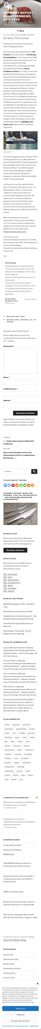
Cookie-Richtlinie (7, 1026)
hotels (32, 737)
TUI (30, 320)
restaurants (9, 767)
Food (22, 316)
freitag (22, 733)
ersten (32, 729)
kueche (26, 746)
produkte (24, 758)
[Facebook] (5, 485)
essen (7, 733)
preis (16, 758)
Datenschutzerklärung (22, 1026)
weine (30, 775)
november (28, 754)
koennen (17, 746)
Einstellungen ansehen (20, 1021)
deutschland (21, 729)
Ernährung (7, 973)
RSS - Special (8, 591)
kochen (8, 746)
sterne (7, 775)
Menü (22, 31)
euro (14, 733)
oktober (8, 758)
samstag (20, 767)
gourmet (31, 733)
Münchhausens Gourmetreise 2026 (17, 612)
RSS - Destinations (11, 580)
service (20, 771)
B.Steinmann (8, 959)
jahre (13, 742)
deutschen (9, 729)
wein (23, 775)
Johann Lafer (13, 320)
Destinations (13, 316)
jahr (6, 742)
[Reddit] (17, 485)
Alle (5, 955)
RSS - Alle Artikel (10, 574)
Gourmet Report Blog (14, 940)
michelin (8, 754)
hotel (25, 737)
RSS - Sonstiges (9, 588)
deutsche (27, 725)
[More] (32, 485)
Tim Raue (25, 122)
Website (6, 401)
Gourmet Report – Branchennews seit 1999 (19, 16)
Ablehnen (20, 1015)
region (16, 763)
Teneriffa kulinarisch (16, 798)
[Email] (24, 485)
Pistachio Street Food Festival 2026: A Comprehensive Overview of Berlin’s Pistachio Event (18, 879)
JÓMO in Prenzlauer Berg (13, 892)
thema (15, 775)
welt (6, 779)
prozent (8, 763)
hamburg (8, 737)
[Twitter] (9, 485)
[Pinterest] (13, 485)
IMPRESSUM (34, 1026)
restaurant (26, 763)
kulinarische (9, 750)
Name (6, 377)
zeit (20, 779)
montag (18, 754)
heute (17, 737)
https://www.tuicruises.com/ (14, 232)
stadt (28, 771)
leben (19, 750)
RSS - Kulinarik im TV (11, 583)
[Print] (28, 485)
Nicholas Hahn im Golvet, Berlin (15, 711)
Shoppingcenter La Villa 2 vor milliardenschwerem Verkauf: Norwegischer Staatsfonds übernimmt (19, 822)
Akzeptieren (21, 1009)
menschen (29, 750)
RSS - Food (7, 577)
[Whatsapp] (21, 485)
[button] (37, 984)
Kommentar (9, 346)
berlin (7, 725)
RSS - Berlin (8, 586)
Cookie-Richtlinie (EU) (12, 845)
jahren (20, 742)
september (9, 771)
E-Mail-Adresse (10, 389)
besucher (16, 725)
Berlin (5, 964)
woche (14, 779)
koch (28, 742)
